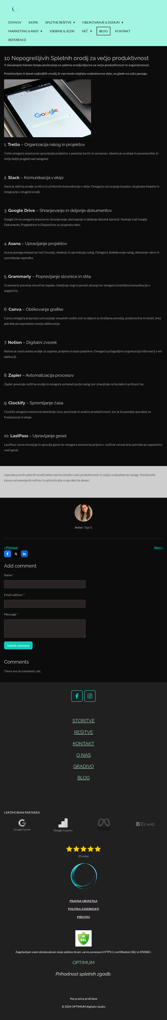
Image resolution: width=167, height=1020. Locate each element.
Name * (9, 575)
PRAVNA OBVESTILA (83, 901)
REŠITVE (83, 732)
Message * (11, 614)
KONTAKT (83, 743)
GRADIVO (83, 766)
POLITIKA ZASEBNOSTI (83, 909)
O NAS (83, 755)
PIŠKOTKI (83, 917)
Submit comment (18, 645)
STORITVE (84, 720)
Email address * (14, 595)
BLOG (83, 777)
